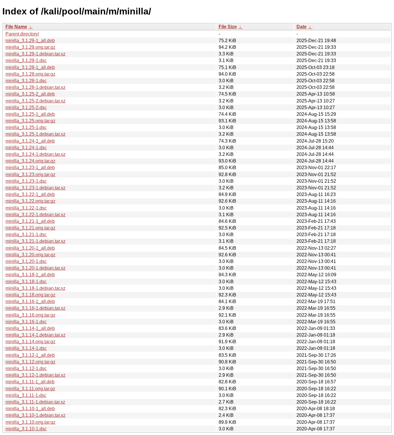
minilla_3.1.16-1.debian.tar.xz (35, 308)
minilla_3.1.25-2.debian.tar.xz (35, 100)
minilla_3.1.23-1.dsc (26, 181)
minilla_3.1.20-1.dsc (26, 261)
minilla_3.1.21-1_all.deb (30, 221)
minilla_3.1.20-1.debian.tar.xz (35, 268)
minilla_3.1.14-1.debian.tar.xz (35, 335)
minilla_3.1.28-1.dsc (26, 80)
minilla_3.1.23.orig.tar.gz (30, 174)
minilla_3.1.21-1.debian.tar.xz (35, 241)
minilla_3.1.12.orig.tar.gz (30, 361)
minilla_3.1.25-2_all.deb (30, 94)
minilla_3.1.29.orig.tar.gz (30, 47)
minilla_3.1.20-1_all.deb (30, 248)
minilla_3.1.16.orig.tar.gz (30, 315)
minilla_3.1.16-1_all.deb (30, 301)
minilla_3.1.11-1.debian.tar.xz (35, 401)
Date (302, 26)
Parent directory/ (22, 33)
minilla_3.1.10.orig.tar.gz (30, 422)
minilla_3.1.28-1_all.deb (30, 67)
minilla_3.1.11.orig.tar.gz (30, 388)
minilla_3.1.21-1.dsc (26, 234)
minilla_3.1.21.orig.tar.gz (30, 227)
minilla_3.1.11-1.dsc (25, 395)
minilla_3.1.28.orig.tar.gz (30, 74)
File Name (16, 26)
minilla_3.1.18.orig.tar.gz (30, 294)
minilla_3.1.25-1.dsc (26, 127)
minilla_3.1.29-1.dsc (26, 60)
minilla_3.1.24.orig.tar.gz (30, 160)
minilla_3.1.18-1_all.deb (30, 274)
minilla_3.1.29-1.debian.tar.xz (35, 53)
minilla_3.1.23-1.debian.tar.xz (35, 187)
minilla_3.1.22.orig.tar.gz (30, 201)
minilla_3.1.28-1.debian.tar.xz (35, 87)
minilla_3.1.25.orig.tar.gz (30, 120)
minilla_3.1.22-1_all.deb (30, 194)
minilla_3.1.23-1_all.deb (30, 167)
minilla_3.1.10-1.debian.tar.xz (35, 415)
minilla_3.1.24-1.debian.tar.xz (35, 154)
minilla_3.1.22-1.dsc (26, 208)
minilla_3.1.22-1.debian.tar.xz (35, 214)
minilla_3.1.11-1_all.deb (30, 381)
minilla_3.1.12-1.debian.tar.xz (35, 375)
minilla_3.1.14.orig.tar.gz (30, 341)
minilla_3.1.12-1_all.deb (30, 355)
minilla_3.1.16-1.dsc (26, 321)
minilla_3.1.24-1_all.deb (30, 141)
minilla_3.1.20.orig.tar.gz (30, 254)
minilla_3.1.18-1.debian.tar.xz (35, 288)
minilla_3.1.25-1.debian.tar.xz (35, 134)
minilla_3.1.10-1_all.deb (30, 408)
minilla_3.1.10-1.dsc (26, 428)
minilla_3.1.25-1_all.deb (30, 114)
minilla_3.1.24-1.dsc (26, 147)
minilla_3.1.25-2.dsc (26, 107)
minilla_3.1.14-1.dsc (26, 348)
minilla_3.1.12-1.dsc (26, 368)
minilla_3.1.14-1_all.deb (30, 328)
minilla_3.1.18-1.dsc (26, 281)
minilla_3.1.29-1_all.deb (30, 40)
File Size (228, 26)
